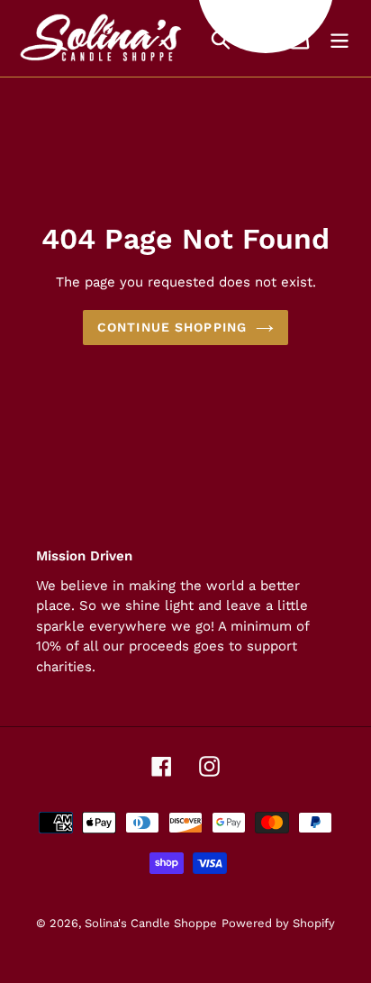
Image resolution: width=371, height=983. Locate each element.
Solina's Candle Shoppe (151, 923)
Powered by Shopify (278, 923)
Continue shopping (172, 327)
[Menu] (339, 38)
